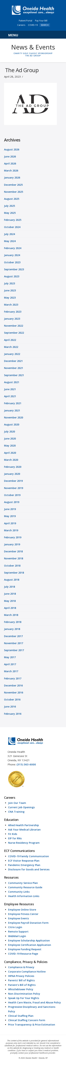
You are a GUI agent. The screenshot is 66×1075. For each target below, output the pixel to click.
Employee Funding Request (24, 949)
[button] (33, 35)
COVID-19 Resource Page (23, 953)
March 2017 (11, 671)
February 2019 (12, 537)
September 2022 (14, 332)
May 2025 (10, 212)
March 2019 (11, 530)
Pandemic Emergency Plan (24, 865)
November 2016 (13, 692)
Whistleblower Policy (20, 989)
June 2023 (10, 290)
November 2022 (13, 325)
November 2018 (13, 558)
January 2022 (12, 354)
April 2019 (10, 523)
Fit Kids (12, 834)
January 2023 (12, 318)
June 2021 (10, 389)
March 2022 (11, 347)
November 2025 (13, 191)
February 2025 (12, 219)
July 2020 (9, 431)
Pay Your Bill (41, 20)
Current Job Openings (21, 807)
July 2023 (9, 283)
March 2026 (11, 170)
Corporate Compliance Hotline (27, 971)
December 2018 (13, 551)
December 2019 (13, 480)
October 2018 (12, 565)
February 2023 (12, 311)
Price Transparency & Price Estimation (31, 1024)
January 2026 (12, 177)
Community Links (19, 891)
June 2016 (10, 706)
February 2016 (12, 713)
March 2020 (11, 459)
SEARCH (45, 25)
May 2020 (10, 445)
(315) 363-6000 (26, 764)
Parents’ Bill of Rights (21, 980)
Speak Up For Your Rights (23, 998)
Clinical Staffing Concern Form (26, 1020)
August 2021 (11, 382)
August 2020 (11, 424)
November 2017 (13, 643)
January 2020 (12, 473)
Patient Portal (25, 20)
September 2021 (14, 375)
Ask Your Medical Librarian (24, 829)
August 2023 (11, 276)
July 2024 (9, 234)
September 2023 (14, 269)
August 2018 (11, 579)
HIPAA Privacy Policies (21, 976)
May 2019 (10, 516)
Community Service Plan (23, 883)
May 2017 (10, 657)
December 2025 (13, 184)
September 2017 (14, 650)
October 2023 (12, 262)
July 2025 (9, 205)
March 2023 (11, 304)
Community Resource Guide (25, 887)
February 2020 (12, 466)
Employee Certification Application (29, 945)
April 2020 (10, 452)
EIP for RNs (15, 838)
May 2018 (10, 601)
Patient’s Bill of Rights (22, 985)
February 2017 (12, 678)
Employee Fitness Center (23, 914)
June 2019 (10, 509)
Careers (21, 25)
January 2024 (12, 255)
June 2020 (10, 438)
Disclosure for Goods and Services (28, 869)
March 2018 (11, 615)
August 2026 (11, 149)
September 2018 (14, 572)
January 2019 (12, 544)
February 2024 (12, 248)
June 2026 (10, 156)
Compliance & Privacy (21, 967)
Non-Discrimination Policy (24, 993)
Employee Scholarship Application (29, 940)
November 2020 (13, 417)
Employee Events (18, 918)
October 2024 (12, 227)
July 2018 (9, 586)
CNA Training (16, 811)
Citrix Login (15, 927)
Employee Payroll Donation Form (28, 922)
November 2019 (13, 488)
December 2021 (13, 361)
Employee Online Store (22, 909)
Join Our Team (17, 803)
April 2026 (10, 163)
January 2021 (12, 410)
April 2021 (10, 396)
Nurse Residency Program (24, 842)
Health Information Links (23, 896)
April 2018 (10, 608)
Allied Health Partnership (23, 825)
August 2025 (11, 198)
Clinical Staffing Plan (20, 1015)
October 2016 (12, 699)
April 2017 (10, 664)
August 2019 (11, 502)
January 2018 (12, 629)
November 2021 (13, 368)
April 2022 (10, 340)
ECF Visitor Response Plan (23, 860)
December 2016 (13, 685)
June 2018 (10, 593)
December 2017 (13, 636)
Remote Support (18, 931)
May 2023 (10, 297)
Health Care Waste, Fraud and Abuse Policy (34, 1002)
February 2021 (12, 403)
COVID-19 (33, 25)
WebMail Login (17, 936)
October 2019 (12, 495)
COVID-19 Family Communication (28, 856)
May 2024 (10, 241)
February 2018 (12, 622)
